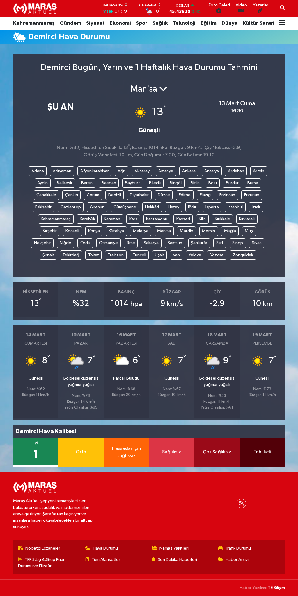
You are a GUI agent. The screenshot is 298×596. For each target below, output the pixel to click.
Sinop (237, 243)
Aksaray (142, 171)
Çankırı (71, 195)
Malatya (140, 231)
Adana (37, 171)
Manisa (164, 231)
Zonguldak (243, 255)
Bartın (87, 183)
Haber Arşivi (237, 559)
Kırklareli (247, 219)
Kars (133, 219)
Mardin (186, 231)
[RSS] (241, 503)
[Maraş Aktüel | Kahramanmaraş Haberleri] (35, 8)
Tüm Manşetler (106, 559)
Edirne (185, 195)
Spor (142, 23)
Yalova (195, 255)
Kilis (202, 219)
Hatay (173, 207)
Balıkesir (64, 183)
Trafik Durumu (238, 548)
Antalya (211, 171)
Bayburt (132, 183)
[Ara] (282, 8)
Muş (249, 231)
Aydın (42, 183)
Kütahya (116, 231)
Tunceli (139, 255)
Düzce (164, 195)
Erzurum (251, 195)
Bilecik (155, 183)
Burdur (232, 183)
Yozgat (217, 255)
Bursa (252, 183)
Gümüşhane (124, 207)
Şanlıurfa (199, 243)
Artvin (258, 171)
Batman (109, 183)
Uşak (159, 255)
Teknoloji (184, 23)
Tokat (93, 255)
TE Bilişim (276, 588)
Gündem (70, 23)
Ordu (85, 243)
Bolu (212, 183)
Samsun (175, 243)
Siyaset (95, 23)
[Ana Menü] (282, 23)
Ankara (189, 171)
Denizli (114, 195)
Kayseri (183, 219)
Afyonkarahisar (94, 171)
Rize (131, 243)
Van (176, 255)
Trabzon (116, 255)
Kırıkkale (222, 219)
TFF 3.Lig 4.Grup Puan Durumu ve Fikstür (42, 562)
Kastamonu (156, 219)
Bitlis (195, 183)
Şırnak (48, 255)
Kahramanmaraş (34, 23)
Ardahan (236, 171)
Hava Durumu (105, 548)
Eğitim (209, 23)
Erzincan (227, 195)
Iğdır (192, 207)
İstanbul (235, 207)
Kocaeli (72, 231)
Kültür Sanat (258, 23)
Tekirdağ (71, 255)
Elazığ (205, 195)
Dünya (229, 23)
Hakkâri (152, 207)
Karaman (112, 219)
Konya (94, 231)
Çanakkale (46, 195)
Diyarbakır (139, 195)
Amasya (165, 171)
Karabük (87, 219)
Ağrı (121, 171)
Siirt (220, 243)
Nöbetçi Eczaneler (42, 548)
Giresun (97, 207)
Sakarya (151, 243)
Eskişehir (43, 207)
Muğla (230, 231)
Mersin (208, 231)
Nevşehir (42, 243)
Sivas (257, 243)
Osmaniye (108, 243)
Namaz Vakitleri (174, 548)
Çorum (93, 195)
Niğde (65, 243)
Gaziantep (71, 207)
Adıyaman (62, 171)
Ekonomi (120, 23)
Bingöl (176, 183)
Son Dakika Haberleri (177, 559)
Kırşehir (50, 231)
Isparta (212, 207)
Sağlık (160, 23)
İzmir (256, 207)
